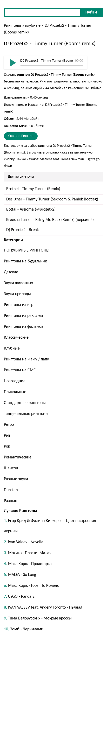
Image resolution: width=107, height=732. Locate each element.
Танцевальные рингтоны (26, 414)
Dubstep (11, 490)
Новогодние (14, 381)
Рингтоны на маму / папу (26, 359)
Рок (7, 446)
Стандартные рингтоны (25, 403)
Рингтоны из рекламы (23, 316)
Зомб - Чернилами (26, 629)
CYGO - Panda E (21, 597)
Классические (16, 338)
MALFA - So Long (22, 575)
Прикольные (15, 392)
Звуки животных (18, 283)
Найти (91, 13)
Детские (11, 272)
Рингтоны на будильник (25, 261)
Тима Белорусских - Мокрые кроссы (40, 618)
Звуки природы (17, 294)
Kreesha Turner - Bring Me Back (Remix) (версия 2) (50, 220)
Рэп (7, 436)
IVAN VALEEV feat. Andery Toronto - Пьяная (45, 607)
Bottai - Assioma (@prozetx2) (31, 209)
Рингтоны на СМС (20, 370)
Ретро (9, 425)
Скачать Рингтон (20, 136)
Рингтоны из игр (18, 305)
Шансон (11, 468)
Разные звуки (16, 479)
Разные (10, 501)
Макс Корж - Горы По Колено (33, 586)
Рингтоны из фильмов (23, 327)
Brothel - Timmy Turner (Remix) (33, 189)
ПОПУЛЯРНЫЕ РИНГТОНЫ (26, 250)
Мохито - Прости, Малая (29, 553)
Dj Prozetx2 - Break (22, 230)
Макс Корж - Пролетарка (30, 564)
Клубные (12, 348)
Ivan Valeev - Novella (25, 542)
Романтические (17, 457)
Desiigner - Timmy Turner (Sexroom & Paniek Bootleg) (52, 199)
